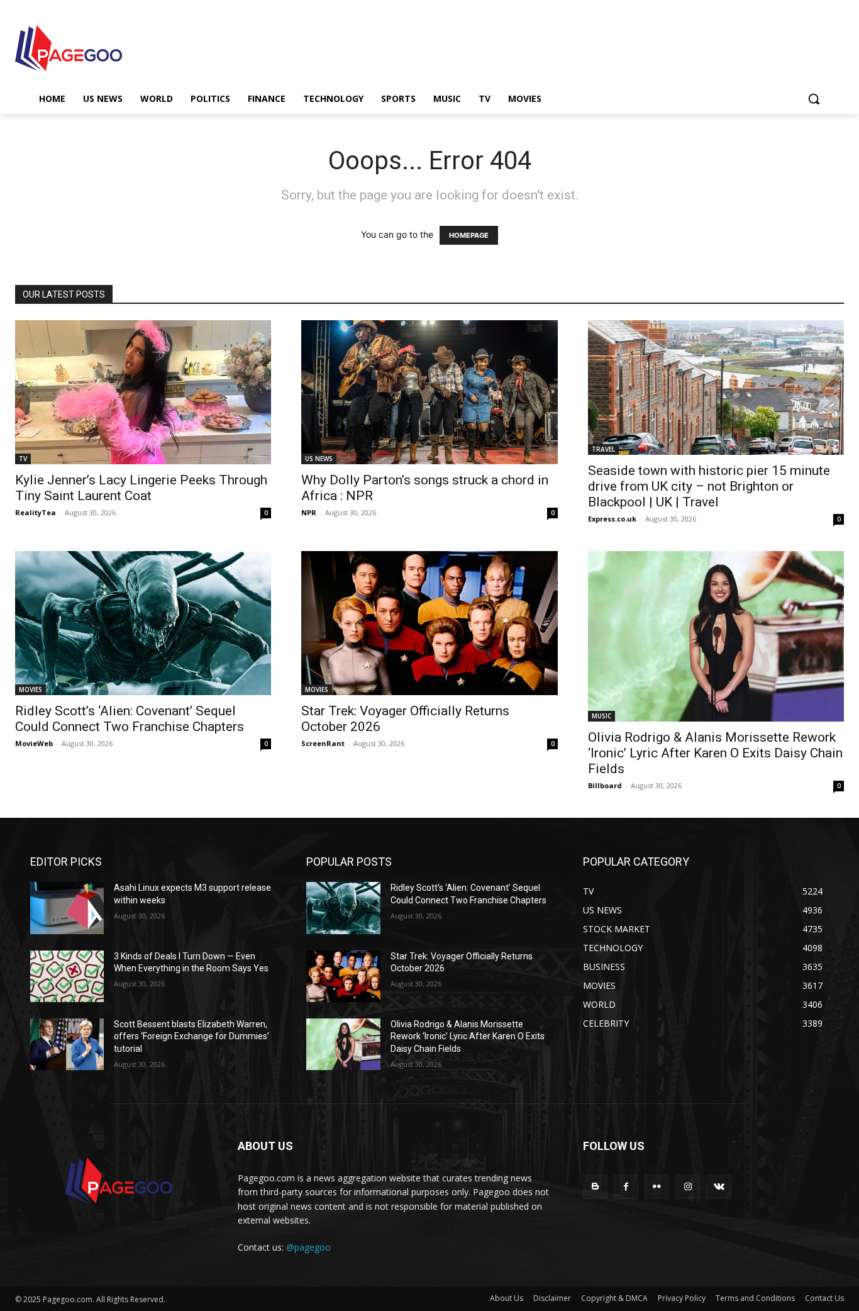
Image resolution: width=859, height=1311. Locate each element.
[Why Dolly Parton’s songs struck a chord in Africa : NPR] (429, 392)
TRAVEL (603, 449)
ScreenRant (323, 743)
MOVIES (30, 689)
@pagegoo (308, 1247)
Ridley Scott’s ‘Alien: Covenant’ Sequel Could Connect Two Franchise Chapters (129, 718)
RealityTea (35, 512)
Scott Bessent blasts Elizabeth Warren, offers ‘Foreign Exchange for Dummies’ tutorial (191, 1036)
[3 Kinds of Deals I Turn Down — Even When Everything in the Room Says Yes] (67, 976)
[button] (814, 99)
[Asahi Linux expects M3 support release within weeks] (67, 908)
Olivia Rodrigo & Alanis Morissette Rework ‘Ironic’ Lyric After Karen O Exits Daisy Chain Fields (715, 753)
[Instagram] (687, 1186)
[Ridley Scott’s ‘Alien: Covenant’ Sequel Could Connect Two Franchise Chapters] (143, 623)
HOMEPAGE (469, 235)
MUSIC (601, 715)
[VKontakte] (718, 1186)
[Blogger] (595, 1186)
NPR (308, 512)
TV (23, 458)
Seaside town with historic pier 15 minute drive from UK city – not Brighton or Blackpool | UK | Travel (709, 486)
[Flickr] (657, 1186)
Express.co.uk (612, 518)
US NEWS (319, 458)
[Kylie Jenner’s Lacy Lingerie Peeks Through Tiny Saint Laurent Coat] (143, 392)
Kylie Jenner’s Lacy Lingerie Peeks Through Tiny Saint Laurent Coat (141, 487)
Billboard (605, 785)
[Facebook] (626, 1186)
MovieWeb (34, 743)
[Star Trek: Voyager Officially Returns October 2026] (429, 623)
